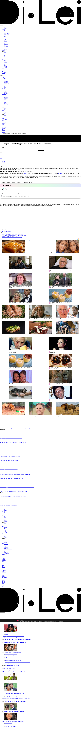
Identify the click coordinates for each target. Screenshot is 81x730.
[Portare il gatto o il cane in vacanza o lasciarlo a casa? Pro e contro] (41, 634)
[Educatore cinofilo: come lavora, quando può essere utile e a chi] (41, 677)
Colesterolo (3, 579)
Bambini (3, 574)
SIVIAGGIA (52, 620)
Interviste (5, 65)
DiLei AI (3, 50)
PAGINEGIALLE (30, 620)
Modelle (3, 562)
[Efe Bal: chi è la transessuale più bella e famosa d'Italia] (41, 657)
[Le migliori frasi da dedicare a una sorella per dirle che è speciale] (41, 693)
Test (4, 113)
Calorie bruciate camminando (8, 549)
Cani (4, 55)
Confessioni (3, 567)
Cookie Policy (28, 621)
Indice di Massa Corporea (7, 545)
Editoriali (5, 64)
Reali (4, 30)
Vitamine (3, 581)
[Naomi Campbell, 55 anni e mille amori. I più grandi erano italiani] (41, 716)
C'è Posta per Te (2, 231)
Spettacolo (5, 28)
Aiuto (37, 621)
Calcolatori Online (6, 42)
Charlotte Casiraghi (6, 34)
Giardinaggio (6, 98)
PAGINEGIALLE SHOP (35, 620)
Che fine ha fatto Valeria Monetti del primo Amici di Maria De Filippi (12, 237)
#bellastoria (5, 67)
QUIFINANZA (55, 620)
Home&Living (4, 43)
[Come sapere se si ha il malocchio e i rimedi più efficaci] (41, 647)
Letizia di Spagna (6, 32)
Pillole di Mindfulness (7, 551)
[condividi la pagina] (1, 152)
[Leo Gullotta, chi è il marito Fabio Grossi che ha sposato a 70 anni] (41, 654)
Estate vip (3, 128)
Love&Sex (5, 62)
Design (5, 45)
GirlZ (3, 59)
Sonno (3, 583)
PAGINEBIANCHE (43, 620)
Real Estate (5, 49)
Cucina (5, 108)
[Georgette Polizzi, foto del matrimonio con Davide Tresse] (41, 687)
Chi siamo (20, 621)
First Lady (3, 558)
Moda (4, 36)
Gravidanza (3, 576)
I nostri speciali (4, 72)
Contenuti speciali (2, 613)
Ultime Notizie (6, 544)
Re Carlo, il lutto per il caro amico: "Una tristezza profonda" (9, 505)
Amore (5, 523)
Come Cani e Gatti (6, 553)
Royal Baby (3, 585)
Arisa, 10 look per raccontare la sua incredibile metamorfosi (9, 460)
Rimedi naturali (4, 582)
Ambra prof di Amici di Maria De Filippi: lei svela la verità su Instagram (12, 234)
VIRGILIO (26, 620)
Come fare (5, 58)
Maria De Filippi (60, 173)
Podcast (3, 70)
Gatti (4, 56)
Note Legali (23, 621)
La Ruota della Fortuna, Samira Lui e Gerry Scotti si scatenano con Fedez (11, 482)
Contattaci (6, 613)
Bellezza (5, 87)
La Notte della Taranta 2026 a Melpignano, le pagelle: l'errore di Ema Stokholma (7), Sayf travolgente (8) (15, 474)
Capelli (3, 571)
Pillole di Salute (6, 552)
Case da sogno (6, 44)
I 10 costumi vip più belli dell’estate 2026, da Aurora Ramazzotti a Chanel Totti (11, 464)
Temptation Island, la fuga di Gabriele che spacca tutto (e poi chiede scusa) (11, 438)
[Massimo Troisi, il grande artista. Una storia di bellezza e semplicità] (41, 699)
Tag (2, 586)
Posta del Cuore (6, 53)
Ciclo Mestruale (4, 577)
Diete (4, 40)
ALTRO (1, 75)
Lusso (3, 569)
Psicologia (5, 41)
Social (3, 561)
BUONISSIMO (59, 620)
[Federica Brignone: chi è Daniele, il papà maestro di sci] (41, 628)
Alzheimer (3, 580)
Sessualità (5, 92)
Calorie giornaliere (6, 548)
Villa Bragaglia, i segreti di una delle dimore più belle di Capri (9, 469)
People (3, 77)
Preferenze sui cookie (33, 621)
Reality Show (4, 560)
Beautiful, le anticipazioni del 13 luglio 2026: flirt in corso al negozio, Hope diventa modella (13, 496)
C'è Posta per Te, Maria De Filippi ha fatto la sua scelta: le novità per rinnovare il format (15, 233)
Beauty (5, 60)
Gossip (3, 565)
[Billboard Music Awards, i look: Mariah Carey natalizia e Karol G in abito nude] (41, 660)
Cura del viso (4, 572)
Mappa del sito (11, 613)
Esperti (3, 69)
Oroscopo (3, 73)
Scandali (3, 568)
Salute (5, 39)
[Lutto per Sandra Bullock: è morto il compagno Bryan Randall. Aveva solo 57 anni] (41, 696)
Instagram (3, 162)
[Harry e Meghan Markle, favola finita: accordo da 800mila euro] (41, 706)
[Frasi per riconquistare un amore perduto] (41, 726)
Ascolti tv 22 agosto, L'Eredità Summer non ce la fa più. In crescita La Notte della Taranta (13, 491)
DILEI (49, 620)
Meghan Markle (6, 82)
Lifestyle (5, 27)
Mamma (5, 52)
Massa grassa (6, 547)
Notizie (3, 71)
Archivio (17, 613)
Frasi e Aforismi (4, 119)
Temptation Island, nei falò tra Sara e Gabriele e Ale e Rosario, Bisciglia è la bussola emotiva (13, 442)
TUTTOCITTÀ (47, 620)
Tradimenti (3, 563)
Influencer (3, 559)
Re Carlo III (3, 130)
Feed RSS (14, 613)
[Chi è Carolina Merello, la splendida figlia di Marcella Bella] (41, 723)
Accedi (1, 25)
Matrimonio (5, 103)
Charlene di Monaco (7, 33)
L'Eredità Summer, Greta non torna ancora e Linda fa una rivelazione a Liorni (11, 478)
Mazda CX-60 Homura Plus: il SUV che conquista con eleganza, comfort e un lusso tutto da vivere (14, 446)
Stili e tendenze (4, 570)
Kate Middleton (6, 31)
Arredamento (6, 46)
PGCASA (39, 620)
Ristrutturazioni (6, 97)
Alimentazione (4, 584)
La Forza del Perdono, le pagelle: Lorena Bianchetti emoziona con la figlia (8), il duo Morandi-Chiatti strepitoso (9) (17, 487)
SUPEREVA (62, 620)
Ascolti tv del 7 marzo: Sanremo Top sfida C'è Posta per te (10, 236)
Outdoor (5, 48)
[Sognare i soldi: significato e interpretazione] (41, 663)
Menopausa (3, 578)
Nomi (3, 68)
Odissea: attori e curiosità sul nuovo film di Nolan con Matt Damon (10, 456)
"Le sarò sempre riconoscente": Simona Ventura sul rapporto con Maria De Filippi (14, 235)
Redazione (3, 555)
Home (3, 131)
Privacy (26, 621)
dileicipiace (5, 66)
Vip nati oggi (4, 127)
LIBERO (24, 620)
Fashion (5, 61)
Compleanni (3, 564)
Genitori (3, 575)
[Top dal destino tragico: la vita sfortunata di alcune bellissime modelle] (41, 670)
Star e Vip (3, 29)
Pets (2, 54)
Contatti (3, 124)
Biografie (3, 566)
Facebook (3, 161)
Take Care (3, 37)
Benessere (5, 38)
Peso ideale (5, 546)
